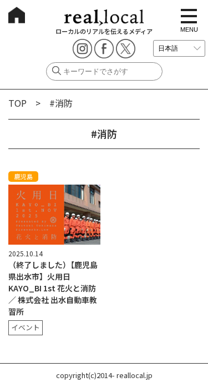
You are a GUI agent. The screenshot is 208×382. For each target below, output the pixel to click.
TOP (17, 103)
